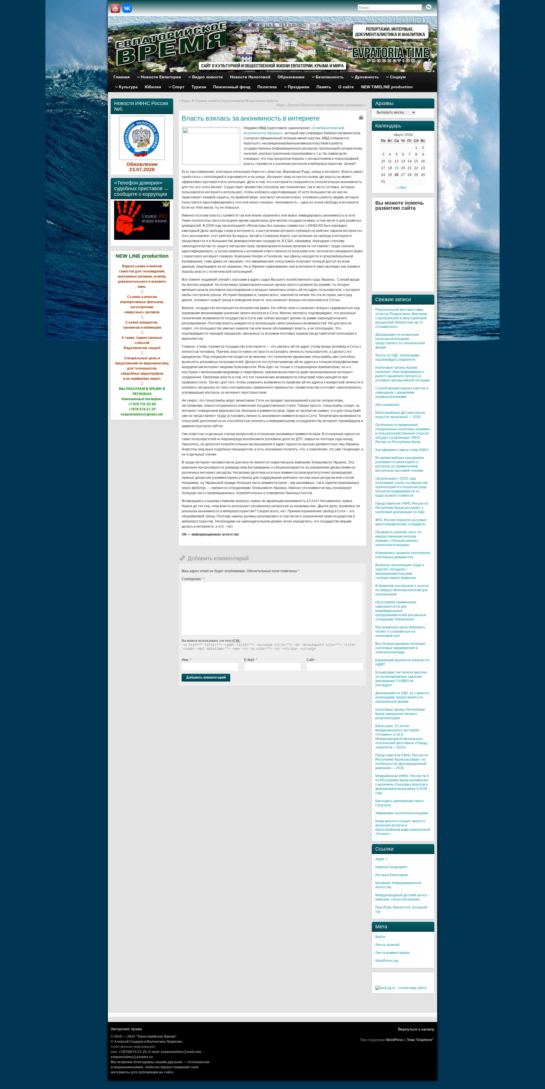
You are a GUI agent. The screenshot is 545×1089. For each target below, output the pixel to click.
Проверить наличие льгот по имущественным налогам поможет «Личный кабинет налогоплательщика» (398, 538)
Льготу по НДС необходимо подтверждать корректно (397, 357)
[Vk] (127, 8)
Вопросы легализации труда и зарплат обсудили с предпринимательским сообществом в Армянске (399, 571)
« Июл (401, 188)
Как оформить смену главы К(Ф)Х (402, 450)
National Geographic (391, 867)
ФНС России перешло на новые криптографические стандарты (401, 522)
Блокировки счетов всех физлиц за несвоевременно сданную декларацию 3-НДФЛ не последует (401, 678)
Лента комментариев (392, 953)
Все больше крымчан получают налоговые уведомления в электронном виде (400, 648)
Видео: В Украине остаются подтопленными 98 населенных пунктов (229, 101)
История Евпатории (391, 875)
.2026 (148, 169)
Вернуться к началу (416, 1029)
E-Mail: (250, 660)
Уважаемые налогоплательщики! (401, 813)
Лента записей (387, 945)
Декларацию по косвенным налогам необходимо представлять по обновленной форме (400, 341)
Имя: (187, 660)
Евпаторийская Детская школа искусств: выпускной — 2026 (400, 415)
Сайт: (311, 660)
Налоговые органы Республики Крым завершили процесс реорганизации (400, 714)
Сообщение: (193, 579)
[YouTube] (115, 8)
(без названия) (387, 405)
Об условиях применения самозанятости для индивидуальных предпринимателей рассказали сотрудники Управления (400, 610)
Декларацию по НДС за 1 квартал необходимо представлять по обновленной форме (402, 697)
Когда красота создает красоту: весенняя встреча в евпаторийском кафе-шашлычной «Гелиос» (402, 827)
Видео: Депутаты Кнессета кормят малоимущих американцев (320, 105)
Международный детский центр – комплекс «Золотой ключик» (402, 897)
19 (397, 168)
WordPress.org (386, 961)
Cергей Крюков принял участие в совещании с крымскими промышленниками (401, 392)
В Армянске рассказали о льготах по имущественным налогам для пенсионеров (402, 590)
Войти (380, 937)
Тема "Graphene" (420, 1040)
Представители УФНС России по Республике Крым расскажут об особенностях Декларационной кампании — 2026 (401, 761)
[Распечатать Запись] (361, 117)
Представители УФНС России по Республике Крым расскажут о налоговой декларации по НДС (401, 508)
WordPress (394, 1040)
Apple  (381, 859)
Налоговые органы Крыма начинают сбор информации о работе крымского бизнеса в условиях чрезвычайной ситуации (402, 374)
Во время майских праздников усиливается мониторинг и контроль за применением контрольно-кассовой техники (399, 464)
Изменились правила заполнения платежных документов (402, 555)
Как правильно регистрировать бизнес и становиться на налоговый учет (400, 631)
